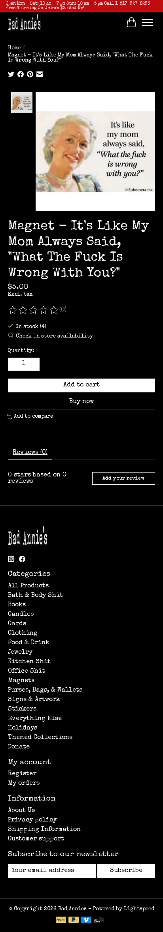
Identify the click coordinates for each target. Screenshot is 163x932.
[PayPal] (61, 920)
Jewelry (20, 652)
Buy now (81, 402)
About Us (21, 811)
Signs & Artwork (34, 700)
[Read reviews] (33, 310)
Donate (19, 747)
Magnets (21, 681)
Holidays (22, 728)
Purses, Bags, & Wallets (45, 690)
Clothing (23, 633)
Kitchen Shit (29, 662)
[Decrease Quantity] (15, 364)
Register (22, 774)
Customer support (36, 839)
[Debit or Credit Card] (99, 920)
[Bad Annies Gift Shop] (24, 22)
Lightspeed (139, 909)
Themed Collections (40, 738)
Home (14, 48)
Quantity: (21, 351)
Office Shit (26, 671)
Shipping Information (44, 830)
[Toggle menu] (147, 22)
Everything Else (35, 719)
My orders (24, 783)
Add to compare (33, 416)
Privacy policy (32, 820)
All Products (28, 586)
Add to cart (81, 385)
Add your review (123, 478)
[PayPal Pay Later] (73, 920)
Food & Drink (28, 643)
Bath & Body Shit (35, 596)
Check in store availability (54, 336)
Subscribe (126, 871)
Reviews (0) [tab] (30, 453)
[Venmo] (86, 920)
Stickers (22, 709)
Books (17, 605)
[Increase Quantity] (32, 364)
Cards (17, 624)
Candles (21, 614)
